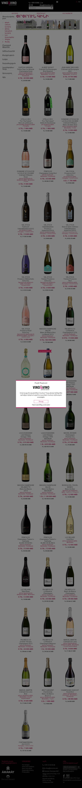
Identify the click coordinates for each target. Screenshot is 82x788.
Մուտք (41, 401)
